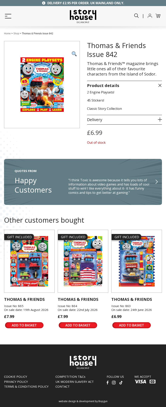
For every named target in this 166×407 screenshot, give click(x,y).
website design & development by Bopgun (83, 401)
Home (7, 33)
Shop (16, 33)
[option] (83, 182)
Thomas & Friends (24, 299)
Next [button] (156, 182)
